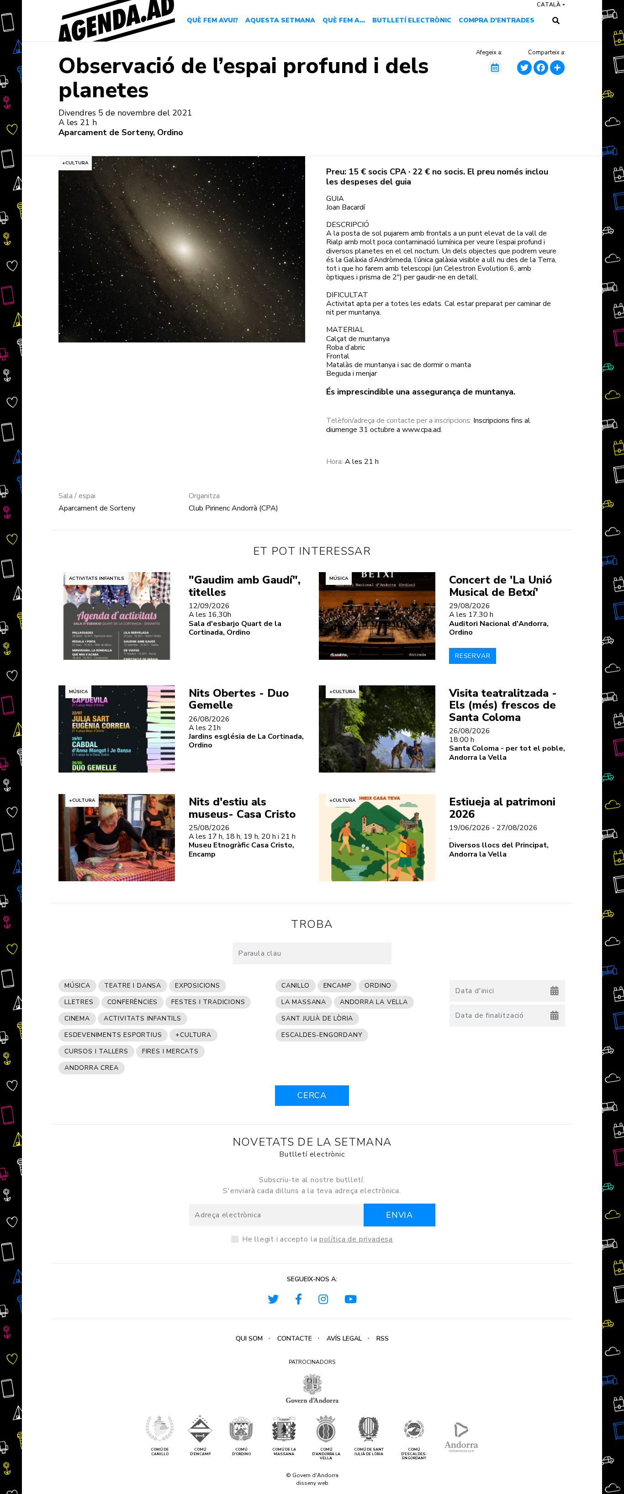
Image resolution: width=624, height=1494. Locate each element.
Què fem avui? (212, 20)
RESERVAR (472, 656)
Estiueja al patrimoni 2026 (502, 807)
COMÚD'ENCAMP (200, 1451)
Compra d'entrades (496, 20)
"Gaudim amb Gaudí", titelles (245, 586)
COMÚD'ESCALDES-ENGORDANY (414, 1454)
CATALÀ (549, 4)
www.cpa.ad (421, 430)
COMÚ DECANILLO (160, 1451)
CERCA (312, 1095)
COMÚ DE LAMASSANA (284, 1451)
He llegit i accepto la (317, 1239)
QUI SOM (249, 1338)
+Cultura (75, 163)
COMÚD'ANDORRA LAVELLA (326, 1454)
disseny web (312, 1483)
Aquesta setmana (280, 20)
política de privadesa (356, 1239)
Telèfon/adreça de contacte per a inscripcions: (398, 420)
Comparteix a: (547, 53)
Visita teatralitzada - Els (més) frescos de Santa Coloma (503, 705)
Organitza (204, 496)
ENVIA (399, 1215)
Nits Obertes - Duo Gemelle (239, 699)
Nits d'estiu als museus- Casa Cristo (242, 807)
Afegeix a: (489, 53)
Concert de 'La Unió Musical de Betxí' (500, 586)
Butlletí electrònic (411, 20)
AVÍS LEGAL (344, 1338)
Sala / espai (76, 496)
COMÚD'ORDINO (241, 1451)
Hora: (334, 462)
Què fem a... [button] (344, 20)
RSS (382, 1338)
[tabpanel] (181, 249)
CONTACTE (294, 1338)
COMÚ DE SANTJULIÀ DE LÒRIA (369, 1451)
